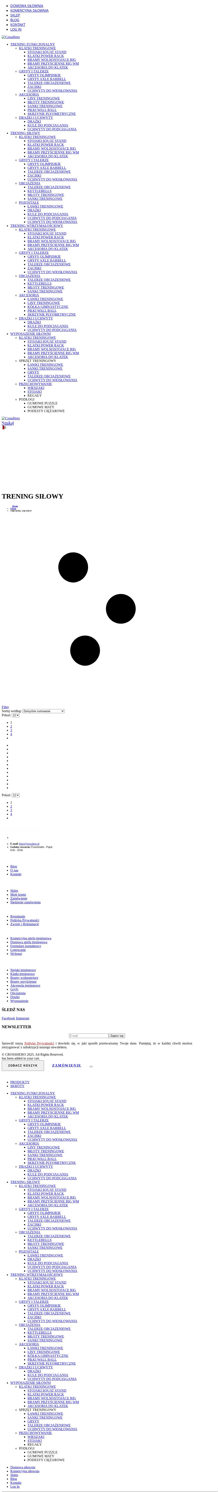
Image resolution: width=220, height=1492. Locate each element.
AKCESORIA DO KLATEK (48, 67)
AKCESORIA (29, 94)
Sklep (15, 15)
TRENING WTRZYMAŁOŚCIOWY (36, 226)
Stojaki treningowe (23, 970)
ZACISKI (34, 87)
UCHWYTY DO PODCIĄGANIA (52, 129)
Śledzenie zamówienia (25, 902)
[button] (5, 423)
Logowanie (18, 950)
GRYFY (33, 372)
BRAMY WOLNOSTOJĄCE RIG (52, 60)
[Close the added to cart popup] (91, 1066)
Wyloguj (16, 953)
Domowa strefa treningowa (28, 942)
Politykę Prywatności (39, 1043)
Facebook (8, 1018)
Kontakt (17, 24)
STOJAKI (35, 391)
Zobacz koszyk (23, 1065)
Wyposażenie (19, 1001)
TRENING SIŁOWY (25, 133)
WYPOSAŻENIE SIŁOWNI (30, 334)
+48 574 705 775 (17, 837)
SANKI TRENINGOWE (45, 106)
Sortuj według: (12, 711)
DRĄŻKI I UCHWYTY (36, 117)
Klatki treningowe (22, 974)
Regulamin (17, 916)
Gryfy (14, 989)
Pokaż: (7, 715)
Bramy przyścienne (23, 981)
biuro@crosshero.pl (29, 843)
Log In (15, 29)
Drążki (15, 997)
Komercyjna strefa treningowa (30, 938)
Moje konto (18, 894)
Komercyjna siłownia (29, 10)
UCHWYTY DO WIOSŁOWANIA (52, 90)
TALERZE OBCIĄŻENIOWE (49, 83)
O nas (14, 870)
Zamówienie (18, 898)
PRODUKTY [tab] (20, 1082)
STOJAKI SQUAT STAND (47, 52)
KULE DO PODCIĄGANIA (48, 125)
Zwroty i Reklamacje (24, 924)
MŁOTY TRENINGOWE (46, 102)
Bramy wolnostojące (24, 978)
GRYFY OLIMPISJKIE (44, 164)
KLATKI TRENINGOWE (37, 48)
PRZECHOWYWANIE (35, 384)
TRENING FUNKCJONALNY (32, 44)
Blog (14, 20)
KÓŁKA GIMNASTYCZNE (48, 307)
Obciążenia (18, 993)
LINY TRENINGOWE (44, 98)
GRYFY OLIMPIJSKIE (44, 75)
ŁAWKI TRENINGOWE (45, 206)
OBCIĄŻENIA (29, 183)
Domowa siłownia (26, 5)
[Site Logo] (11, 37)
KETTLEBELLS (40, 191)
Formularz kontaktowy (25, 946)
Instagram (22, 1018)
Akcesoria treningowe (25, 985)
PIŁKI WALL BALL (42, 110)
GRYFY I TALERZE (34, 71)
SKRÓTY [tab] (17, 1086)
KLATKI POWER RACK (46, 56)
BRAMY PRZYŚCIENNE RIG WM (53, 63)
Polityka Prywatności (24, 920)
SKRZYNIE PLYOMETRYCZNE (52, 114)
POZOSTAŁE (29, 202)
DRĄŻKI (34, 121)
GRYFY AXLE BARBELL (47, 79)
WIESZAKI (36, 388)
